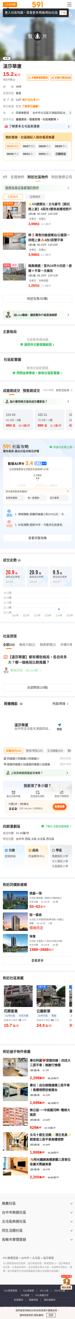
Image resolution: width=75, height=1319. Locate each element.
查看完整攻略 (37, 538)
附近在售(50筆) (37, 298)
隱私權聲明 (49, 1300)
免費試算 (60, 806)
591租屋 (25, 1295)
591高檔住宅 (41, 1295)
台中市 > (26, 1257)
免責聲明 (18, 1300)
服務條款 (33, 1300)
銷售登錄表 (62, 390)
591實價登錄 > (12, 1257)
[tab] (13, 196)
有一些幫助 (33, 498)
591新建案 (28, 1290)
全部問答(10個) (37, 687)
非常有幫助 (11, 498)
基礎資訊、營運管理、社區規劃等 (36, 119)
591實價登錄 (10, 1290)
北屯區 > (37, 1257)
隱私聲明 (38, 1315)
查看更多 (37, 960)
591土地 (44, 1290)
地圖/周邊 (59, 703)
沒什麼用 (54, 498)
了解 (63, 12)
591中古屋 (59, 1290)
